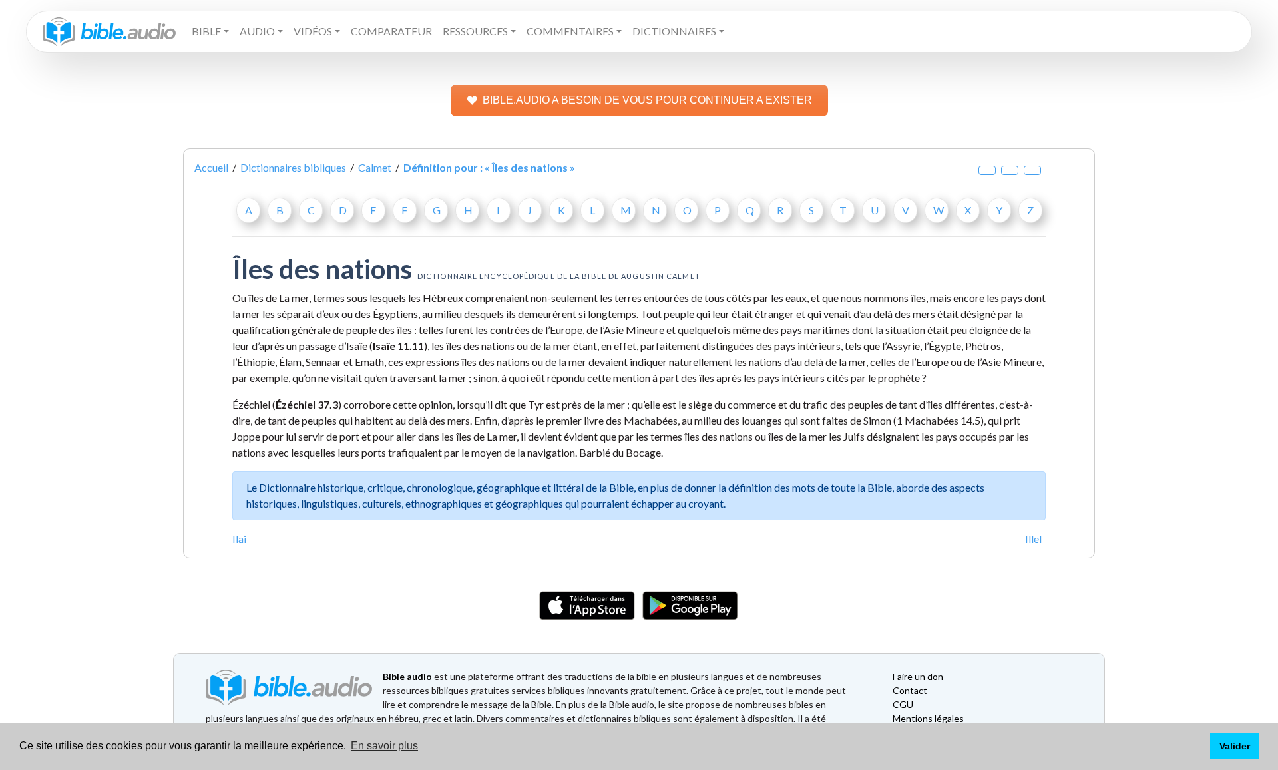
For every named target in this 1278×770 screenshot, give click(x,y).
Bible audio (407, 676)
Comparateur (391, 31)
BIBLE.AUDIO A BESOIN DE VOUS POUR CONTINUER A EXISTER (647, 100)
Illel (1033, 538)
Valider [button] (1234, 746)
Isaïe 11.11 (398, 345)
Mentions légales (928, 718)
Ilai (239, 538)
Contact (910, 690)
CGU (903, 704)
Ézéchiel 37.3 (307, 404)
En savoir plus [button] (384, 745)
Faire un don (918, 676)
